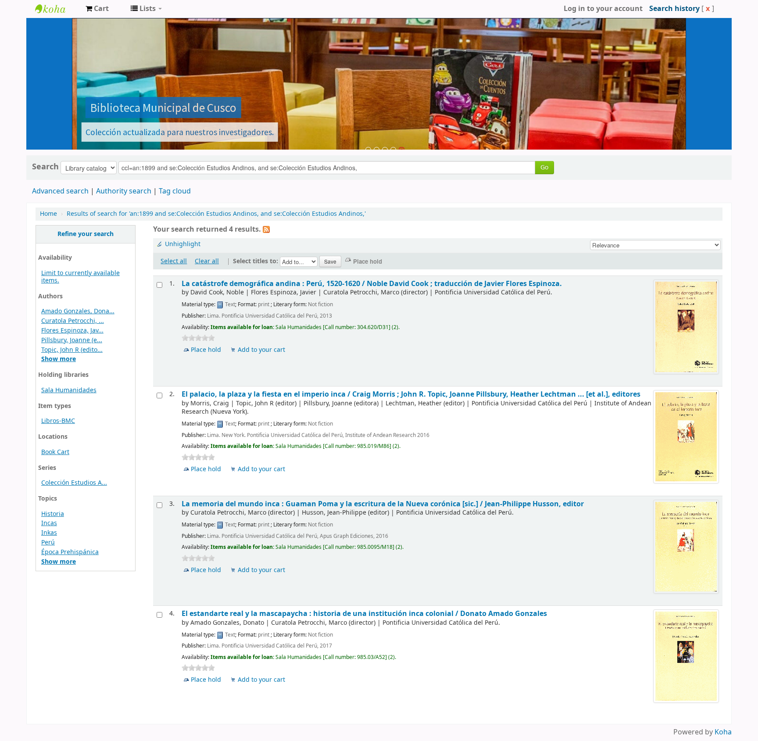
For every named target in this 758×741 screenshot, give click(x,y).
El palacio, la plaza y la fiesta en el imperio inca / (411, 394)
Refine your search (85, 234)
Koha (723, 732)
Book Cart (55, 452)
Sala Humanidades (69, 390)
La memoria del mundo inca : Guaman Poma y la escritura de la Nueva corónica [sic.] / (383, 504)
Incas (49, 523)
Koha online (57, 9)
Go (544, 167)
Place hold (206, 349)
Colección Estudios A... (74, 482)
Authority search (123, 191)
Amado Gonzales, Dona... (77, 311)
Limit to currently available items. (80, 276)
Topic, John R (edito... (72, 349)
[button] (97, 9)
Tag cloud (175, 191)
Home (48, 213)
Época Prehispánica (70, 552)
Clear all (207, 261)
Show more (58, 359)
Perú (48, 542)
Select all (174, 261)
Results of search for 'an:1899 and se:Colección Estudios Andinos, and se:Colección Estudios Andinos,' (216, 213)
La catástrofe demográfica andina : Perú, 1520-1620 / (372, 284)
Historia (52, 514)
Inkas (49, 532)
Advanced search (60, 191)
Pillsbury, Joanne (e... (71, 340)
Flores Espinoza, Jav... (72, 330)
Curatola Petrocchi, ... (72, 321)
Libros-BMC (58, 421)
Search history (674, 9)
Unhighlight (182, 244)
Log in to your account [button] (603, 9)
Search (45, 166)
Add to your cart (261, 349)
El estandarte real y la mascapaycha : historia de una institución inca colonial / (364, 614)
